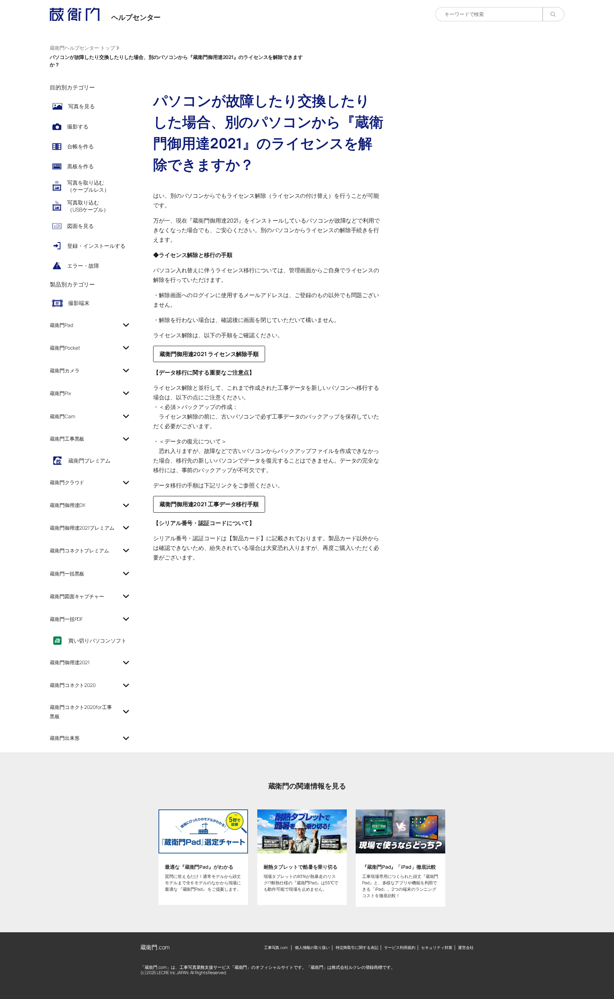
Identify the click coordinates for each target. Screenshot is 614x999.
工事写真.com (276, 947)
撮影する (77, 126)
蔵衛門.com (154, 947)
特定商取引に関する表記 (357, 947)
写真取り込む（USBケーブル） (88, 206)
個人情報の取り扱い (312, 947)
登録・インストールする (96, 246)
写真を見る (81, 106)
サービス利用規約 (399, 947)
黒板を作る (80, 166)
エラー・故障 (83, 265)
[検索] (553, 14)
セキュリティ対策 (436, 947)
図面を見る (80, 226)
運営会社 (466, 947)
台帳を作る (80, 146)
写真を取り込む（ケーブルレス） (88, 186)
